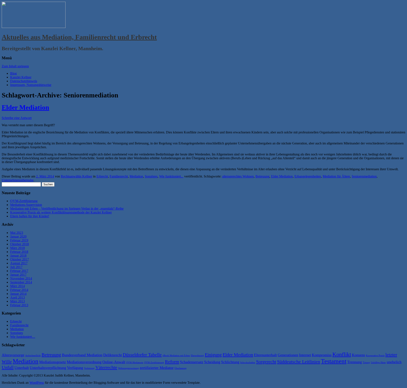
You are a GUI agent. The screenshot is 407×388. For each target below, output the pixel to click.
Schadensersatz (191, 362)
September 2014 (21, 282)
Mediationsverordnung (84, 362)
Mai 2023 (16, 232)
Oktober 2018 (19, 244)
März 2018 (17, 248)
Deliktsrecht (112, 355)
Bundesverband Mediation (82, 355)
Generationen (288, 355)
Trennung (354, 362)
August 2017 (19, 263)
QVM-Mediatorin (134, 362)
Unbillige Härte (378, 362)
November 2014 (21, 278)
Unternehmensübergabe (17, 180)
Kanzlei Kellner (20, 77)
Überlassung (180, 368)
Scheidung (212, 362)
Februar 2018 (19, 252)
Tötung (366, 362)
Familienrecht (119, 176)
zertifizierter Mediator (157, 368)
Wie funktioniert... (171, 176)
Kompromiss (322, 355)
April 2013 (17, 297)
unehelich (394, 362)
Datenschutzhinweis (23, 81)
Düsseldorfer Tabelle (142, 354)
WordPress (36, 382)
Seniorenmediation (364, 176)
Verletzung (89, 368)
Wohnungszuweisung (128, 368)
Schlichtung (230, 362)
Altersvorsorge (13, 355)
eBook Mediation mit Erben (176, 355)
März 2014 (17, 286)
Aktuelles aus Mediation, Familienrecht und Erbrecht (79, 37)
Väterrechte (106, 367)
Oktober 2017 (19, 259)
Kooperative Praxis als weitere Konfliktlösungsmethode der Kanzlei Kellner (61, 212)
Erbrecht (102, 176)
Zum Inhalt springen (15, 66)
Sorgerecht (266, 361)
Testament (333, 361)
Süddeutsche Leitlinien (298, 361)
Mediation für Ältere (336, 176)
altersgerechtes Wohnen (238, 176)
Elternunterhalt (265, 355)
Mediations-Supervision (26, 204)
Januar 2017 (18, 274)
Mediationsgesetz (52, 362)
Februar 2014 (19, 290)
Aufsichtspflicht (33, 355)
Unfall (8, 367)
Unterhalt (21, 368)
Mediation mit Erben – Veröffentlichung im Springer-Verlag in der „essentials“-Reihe (67, 208)
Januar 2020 (18, 236)
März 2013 (17, 301)
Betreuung (262, 176)
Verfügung (75, 368)
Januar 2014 (18, 293)
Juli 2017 (16, 267)
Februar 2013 (19, 305)
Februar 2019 (19, 240)
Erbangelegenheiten (307, 176)
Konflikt (341, 354)
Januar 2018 (18, 255)
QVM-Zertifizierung (24, 201)
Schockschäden (247, 362)
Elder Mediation (25, 107)
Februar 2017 (19, 271)
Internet (305, 355)
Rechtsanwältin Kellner (76, 176)
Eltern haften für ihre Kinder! (29, 216)
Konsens (358, 355)
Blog (13, 73)
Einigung (213, 354)
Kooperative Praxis (375, 355)
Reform (172, 361)
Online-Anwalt (113, 362)
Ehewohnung (197, 355)
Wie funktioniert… (22, 336)
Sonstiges (151, 176)
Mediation (136, 176)
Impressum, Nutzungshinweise (30, 85)
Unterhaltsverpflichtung (48, 368)
